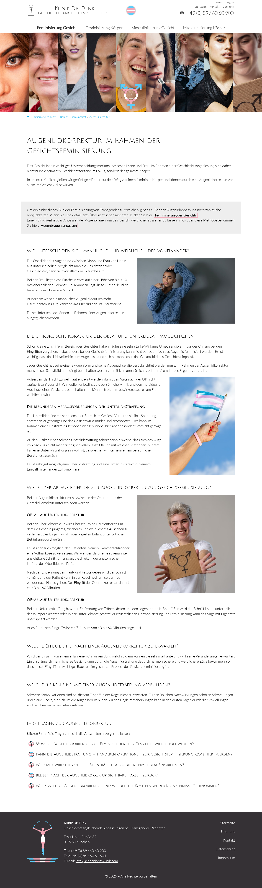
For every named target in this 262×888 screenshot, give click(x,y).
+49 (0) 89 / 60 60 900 (210, 13)
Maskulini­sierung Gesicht (152, 27)
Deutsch (218, 2)
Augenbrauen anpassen (59, 225)
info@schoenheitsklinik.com (97, 861)
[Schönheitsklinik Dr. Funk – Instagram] (182, 12)
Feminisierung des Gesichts (176, 215)
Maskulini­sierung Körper (204, 27)
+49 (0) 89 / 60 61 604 (88, 855)
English (230, 2)
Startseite (201, 6)
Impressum (226, 857)
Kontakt (214, 6)
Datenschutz (225, 849)
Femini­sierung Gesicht (57, 27)
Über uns (228, 6)
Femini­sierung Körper (104, 27)
